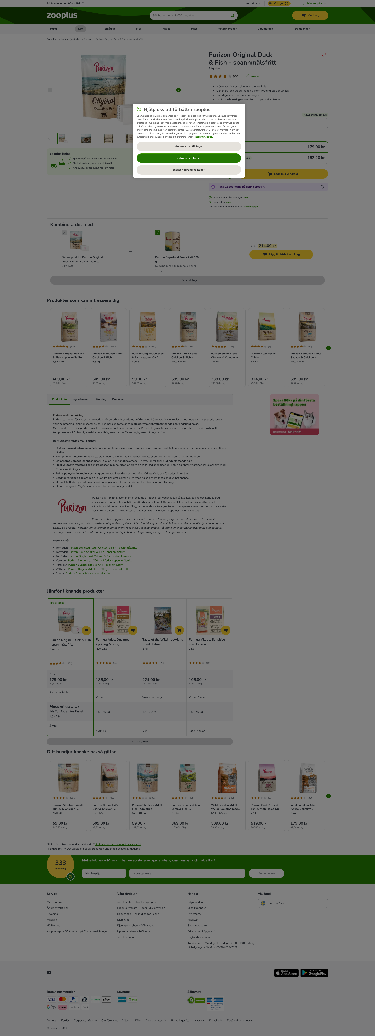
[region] (189, 141)
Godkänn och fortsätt (189, 158)
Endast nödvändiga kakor (188, 170)
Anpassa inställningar (189, 146)
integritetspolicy (204, 136)
